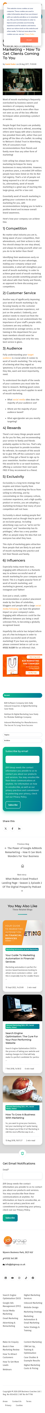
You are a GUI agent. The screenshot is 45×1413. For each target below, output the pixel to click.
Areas (5, 1401)
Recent (7, 695)
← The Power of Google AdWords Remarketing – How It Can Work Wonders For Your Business (23, 852)
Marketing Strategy (33, 1312)
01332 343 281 (11, 1258)
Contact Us (16, 1401)
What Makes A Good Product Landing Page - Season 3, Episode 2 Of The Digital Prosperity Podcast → (22, 884)
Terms (28, 1401)
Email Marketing (10, 1318)
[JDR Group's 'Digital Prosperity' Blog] (22, 866)
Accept (29, 40)
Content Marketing (33, 1342)
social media (19, 399)
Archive (7, 740)
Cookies (19, 1405)
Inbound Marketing (33, 1303)
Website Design (31, 1307)
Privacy (8, 1405)
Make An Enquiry (11, 1342)
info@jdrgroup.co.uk (15, 1264)
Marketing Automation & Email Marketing (31, 1319)
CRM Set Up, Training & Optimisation (30, 1349)
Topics (6, 735)
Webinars (7, 1369)
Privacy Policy (29, 34)
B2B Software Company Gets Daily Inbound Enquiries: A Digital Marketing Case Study (20, 706)
